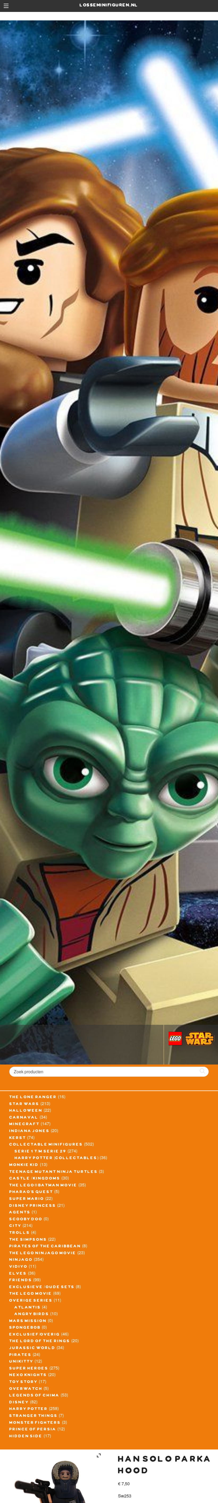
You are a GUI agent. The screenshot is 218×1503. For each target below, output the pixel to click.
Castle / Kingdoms (34, 1179)
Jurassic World (32, 1348)
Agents (20, 1213)
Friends (20, 1280)
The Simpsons (28, 1240)
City (15, 1226)
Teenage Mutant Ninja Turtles (53, 1172)
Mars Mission (28, 1321)
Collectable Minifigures (46, 1145)
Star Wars (24, 1104)
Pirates (20, 1355)
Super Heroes (28, 1369)
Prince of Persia (32, 1430)
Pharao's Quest (31, 1192)
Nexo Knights (28, 1375)
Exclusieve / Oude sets (42, 1287)
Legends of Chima (34, 1396)
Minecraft (24, 1124)
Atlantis (28, 1308)
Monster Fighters (35, 1423)
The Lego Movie (30, 1294)
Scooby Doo (26, 1219)
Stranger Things (33, 1416)
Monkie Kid (24, 1165)
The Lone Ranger (33, 1097)
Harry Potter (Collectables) (57, 1158)
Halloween (26, 1111)
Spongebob (25, 1328)
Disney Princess (32, 1206)
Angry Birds (32, 1314)
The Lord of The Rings (39, 1341)
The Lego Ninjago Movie (42, 1253)
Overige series (31, 1301)
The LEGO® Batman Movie (43, 1186)
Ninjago (21, 1260)
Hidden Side (26, 1436)
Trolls (19, 1233)
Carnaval (24, 1118)
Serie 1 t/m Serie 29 (40, 1152)
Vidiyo (18, 1267)
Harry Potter (28, 1409)
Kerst (17, 1138)
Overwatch (26, 1389)
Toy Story (23, 1382)
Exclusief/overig (34, 1335)
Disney (19, 1403)
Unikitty (21, 1362)
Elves (18, 1274)
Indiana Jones (29, 1131)
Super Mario (26, 1199)
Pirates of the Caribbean (45, 1246)
